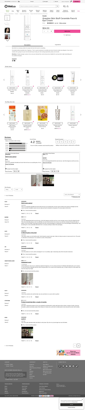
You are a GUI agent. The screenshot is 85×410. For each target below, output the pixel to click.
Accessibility (32, 376)
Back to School (7, 11)
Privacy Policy (74, 401)
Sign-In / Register (65, 1)
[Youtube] (73, 366)
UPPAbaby (24, 389)
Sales (78, 11)
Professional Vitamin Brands (45, 389)
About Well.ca (46, 364)
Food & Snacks (58, 11)
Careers (31, 378)
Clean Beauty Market (43, 386)
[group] (7, 17)
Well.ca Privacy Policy (47, 369)
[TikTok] (76, 366)
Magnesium (41, 391)
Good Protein (24, 386)
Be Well (45, 374)
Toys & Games (42, 388)
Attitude (6, 391)
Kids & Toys (18, 11)
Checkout (77, 1)
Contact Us (32, 364)
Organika (6, 393)
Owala (6, 389)
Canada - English (9, 364)
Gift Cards (32, 366)
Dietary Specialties (43, 393)
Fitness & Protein (38, 11)
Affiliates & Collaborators (48, 366)
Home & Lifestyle (51, 11)
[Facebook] (60, 366)
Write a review (62, 23)
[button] (7, 40)
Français (32, 1)
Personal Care (31, 11)
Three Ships (24, 388)
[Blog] (70, 366)
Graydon (44, 16)
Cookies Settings (71, 407)
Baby (13, 11)
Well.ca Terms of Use (47, 371)
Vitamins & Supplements (65, 11)
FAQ (30, 369)
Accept (71, 404)
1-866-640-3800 (15, 395)
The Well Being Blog (47, 373)
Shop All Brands (25, 393)
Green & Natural (73, 11)
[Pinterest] (66, 366)
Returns (31, 373)
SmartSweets (24, 391)
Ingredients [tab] (58, 44)
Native (6, 386)
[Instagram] (63, 366)
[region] (71, 403)
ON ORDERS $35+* (11, 1)
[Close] (82, 399)
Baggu (6, 388)
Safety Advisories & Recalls (35, 368)
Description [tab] (27, 45)
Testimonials (45, 368)
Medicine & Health (45, 11)
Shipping (31, 371)
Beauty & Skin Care (24, 11)
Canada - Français (9, 366)
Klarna (31, 374)
